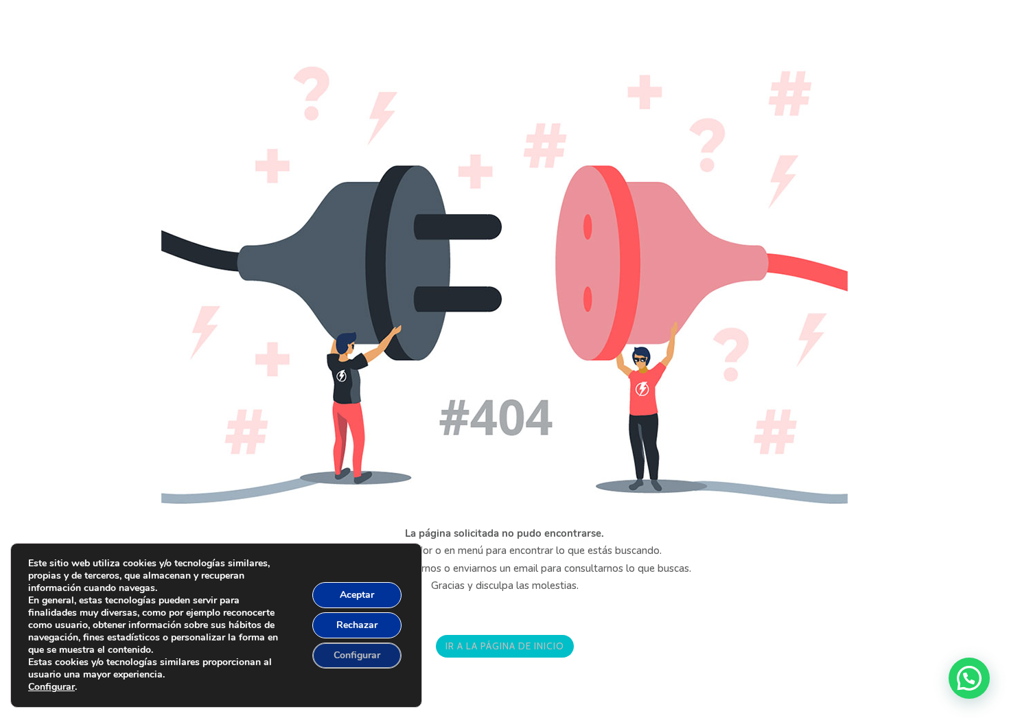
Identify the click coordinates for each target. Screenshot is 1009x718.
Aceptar (357, 594)
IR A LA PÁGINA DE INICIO (504, 646)
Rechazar (357, 625)
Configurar (51, 687)
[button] (969, 678)
